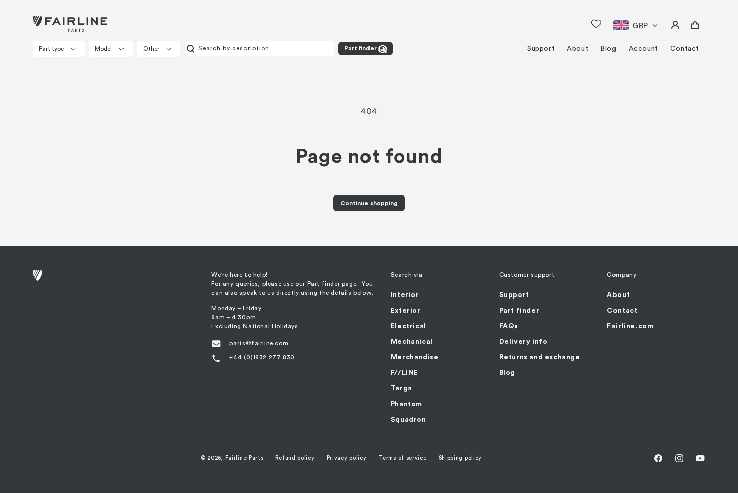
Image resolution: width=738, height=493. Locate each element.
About (618, 295)
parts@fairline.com (258, 343)
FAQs (508, 326)
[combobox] (259, 48)
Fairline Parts (244, 458)
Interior (405, 295)
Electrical (408, 326)
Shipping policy (460, 458)
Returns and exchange (539, 357)
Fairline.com (630, 326)
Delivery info (523, 341)
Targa (401, 388)
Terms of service (402, 458)
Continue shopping (369, 203)
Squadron (408, 419)
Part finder (360, 48)
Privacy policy (347, 458)
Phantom (406, 404)
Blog (507, 372)
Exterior (406, 310)
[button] (59, 49)
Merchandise (415, 357)
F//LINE (404, 372)
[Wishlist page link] (596, 24)
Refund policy (294, 458)
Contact (622, 310)
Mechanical (412, 341)
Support (514, 295)
